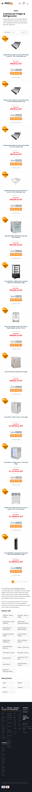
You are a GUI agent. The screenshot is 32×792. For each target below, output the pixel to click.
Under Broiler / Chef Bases (23, 658)
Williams (20, 683)
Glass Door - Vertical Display (23, 616)
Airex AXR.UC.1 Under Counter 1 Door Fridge (16, 417)
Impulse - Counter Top (23, 647)
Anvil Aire (5, 692)
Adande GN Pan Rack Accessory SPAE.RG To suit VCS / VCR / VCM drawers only (16, 191)
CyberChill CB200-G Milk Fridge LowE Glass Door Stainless (16, 236)
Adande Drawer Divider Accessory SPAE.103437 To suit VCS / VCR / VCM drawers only (16, 55)
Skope (4, 683)
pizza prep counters (8, 596)
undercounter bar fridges (11, 594)
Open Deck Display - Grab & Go (8, 647)
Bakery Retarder (7, 658)
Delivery (3, 771)
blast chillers (10, 603)
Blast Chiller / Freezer (23, 652)
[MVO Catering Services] (8, 3)
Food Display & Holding (9, 741)
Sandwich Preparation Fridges (8, 634)
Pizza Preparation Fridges (22, 634)
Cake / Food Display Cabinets (22, 641)
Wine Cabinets (6, 664)
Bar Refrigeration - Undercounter (7, 628)
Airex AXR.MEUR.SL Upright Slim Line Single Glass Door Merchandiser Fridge (16, 553)
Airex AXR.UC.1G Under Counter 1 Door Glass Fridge (16, 463)
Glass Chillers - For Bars (8, 652)
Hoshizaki (20, 687)
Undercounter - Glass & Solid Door (8, 622)
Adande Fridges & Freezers (22, 664)
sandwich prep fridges (23, 594)
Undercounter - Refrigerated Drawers (23, 622)
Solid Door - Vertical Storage (8, 616)
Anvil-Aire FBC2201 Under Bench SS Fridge (16, 371)
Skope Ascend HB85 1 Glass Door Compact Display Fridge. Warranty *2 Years (16, 327)
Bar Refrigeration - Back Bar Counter (22, 628)
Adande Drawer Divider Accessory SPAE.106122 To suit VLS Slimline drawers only (16, 100)
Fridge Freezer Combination (6, 641)
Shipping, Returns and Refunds (3, 754)
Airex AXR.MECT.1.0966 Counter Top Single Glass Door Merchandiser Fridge (15, 282)
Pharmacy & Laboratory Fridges (7, 670)
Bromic (4, 687)
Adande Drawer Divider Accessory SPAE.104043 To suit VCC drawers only (16, 146)
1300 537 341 (26, 718)
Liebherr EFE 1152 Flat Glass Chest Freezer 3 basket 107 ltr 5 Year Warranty (16, 508)
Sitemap (3, 737)
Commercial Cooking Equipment (9, 715)
